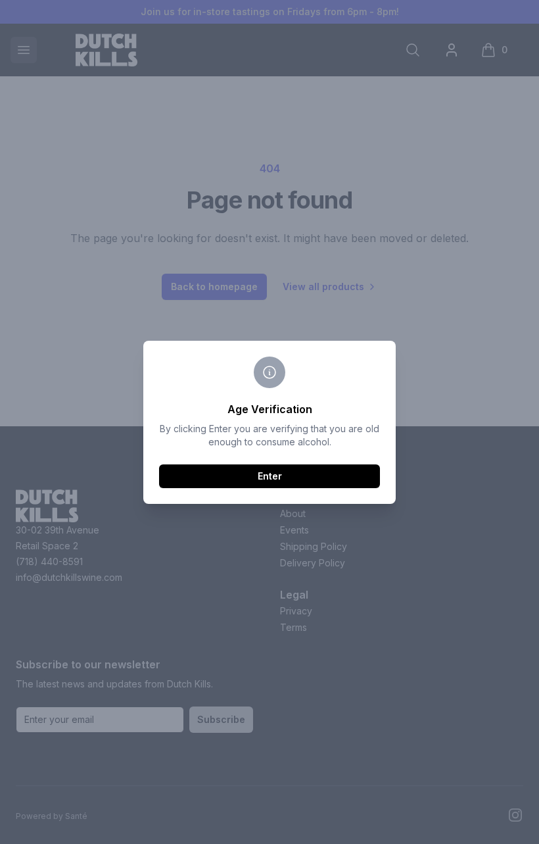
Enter (270, 476)
